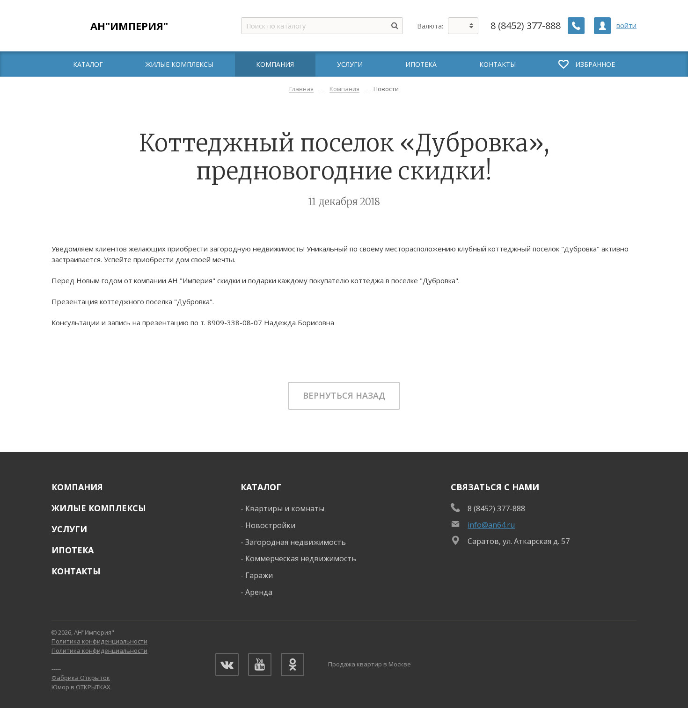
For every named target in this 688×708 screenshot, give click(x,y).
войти (626, 25)
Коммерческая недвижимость (300, 558)
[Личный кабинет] (602, 25)
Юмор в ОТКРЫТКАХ (80, 687)
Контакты (76, 571)
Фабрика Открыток (80, 677)
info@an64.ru (491, 525)
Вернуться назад (344, 395)
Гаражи (259, 575)
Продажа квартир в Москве (369, 664)
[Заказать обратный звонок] (576, 25)
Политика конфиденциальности (99, 641)
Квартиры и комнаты (284, 508)
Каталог (261, 487)
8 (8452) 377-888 (525, 25)
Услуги (69, 529)
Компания (77, 487)
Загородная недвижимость (295, 542)
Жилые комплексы (98, 508)
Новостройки (270, 525)
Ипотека (72, 550)
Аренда (258, 592)
